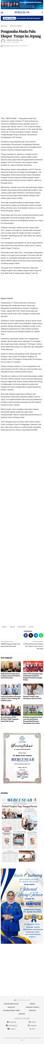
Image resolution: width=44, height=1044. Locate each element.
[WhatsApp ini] (41, 635)
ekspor (4, 627)
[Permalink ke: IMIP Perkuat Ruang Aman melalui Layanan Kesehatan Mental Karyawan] (11, 666)
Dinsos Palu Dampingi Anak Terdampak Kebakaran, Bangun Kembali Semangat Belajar (33, 677)
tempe (31, 627)
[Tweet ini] (31, 635)
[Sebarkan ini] (25, 635)
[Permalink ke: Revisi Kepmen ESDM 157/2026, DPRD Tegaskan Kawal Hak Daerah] (11, 710)
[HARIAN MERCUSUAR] (22, 12)
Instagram (33, 1025)
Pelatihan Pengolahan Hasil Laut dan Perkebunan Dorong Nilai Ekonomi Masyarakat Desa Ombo (32, 720)
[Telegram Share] (36, 635)
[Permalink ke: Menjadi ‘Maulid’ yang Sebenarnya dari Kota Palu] (33, 689)
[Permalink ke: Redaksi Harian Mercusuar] (3, 41)
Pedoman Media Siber (11, 1010)
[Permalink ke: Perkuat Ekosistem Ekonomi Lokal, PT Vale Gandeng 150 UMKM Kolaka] (11, 689)
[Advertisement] (22, 93)
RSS (33, 1029)
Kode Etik (11, 1007)
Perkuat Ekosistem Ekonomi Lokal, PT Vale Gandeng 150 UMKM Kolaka (11, 698)
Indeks (32, 1004)
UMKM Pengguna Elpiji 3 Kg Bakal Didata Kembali (10, 644)
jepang (12, 627)
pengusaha (22, 627)
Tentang (32, 1010)
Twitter (33, 1022)
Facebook (12, 1022)
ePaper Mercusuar (11, 1004)
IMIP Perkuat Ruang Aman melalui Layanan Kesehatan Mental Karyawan (10, 676)
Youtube (12, 1029)
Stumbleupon (12, 1025)
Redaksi (22, 1014)
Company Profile (32, 1007)
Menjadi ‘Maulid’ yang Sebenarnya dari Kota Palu (32, 697)
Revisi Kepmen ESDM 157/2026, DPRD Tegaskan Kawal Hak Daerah (10, 719)
